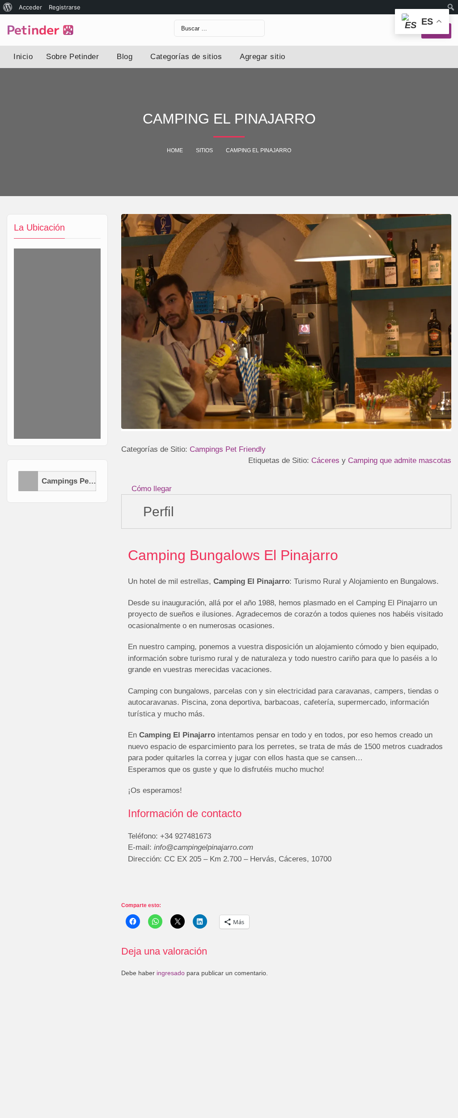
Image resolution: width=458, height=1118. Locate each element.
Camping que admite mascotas (399, 460)
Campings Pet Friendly (69, 481)
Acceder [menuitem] (30, 7)
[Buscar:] (219, 28)
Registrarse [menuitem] (65, 7)
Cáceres (325, 460)
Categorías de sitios (186, 56)
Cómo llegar (151, 488)
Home (175, 150)
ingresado (171, 973)
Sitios (204, 150)
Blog (124, 56)
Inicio (23, 56)
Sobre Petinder (72, 56)
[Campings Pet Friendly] (28, 481)
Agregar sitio (262, 56)
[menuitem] (8, 7)
